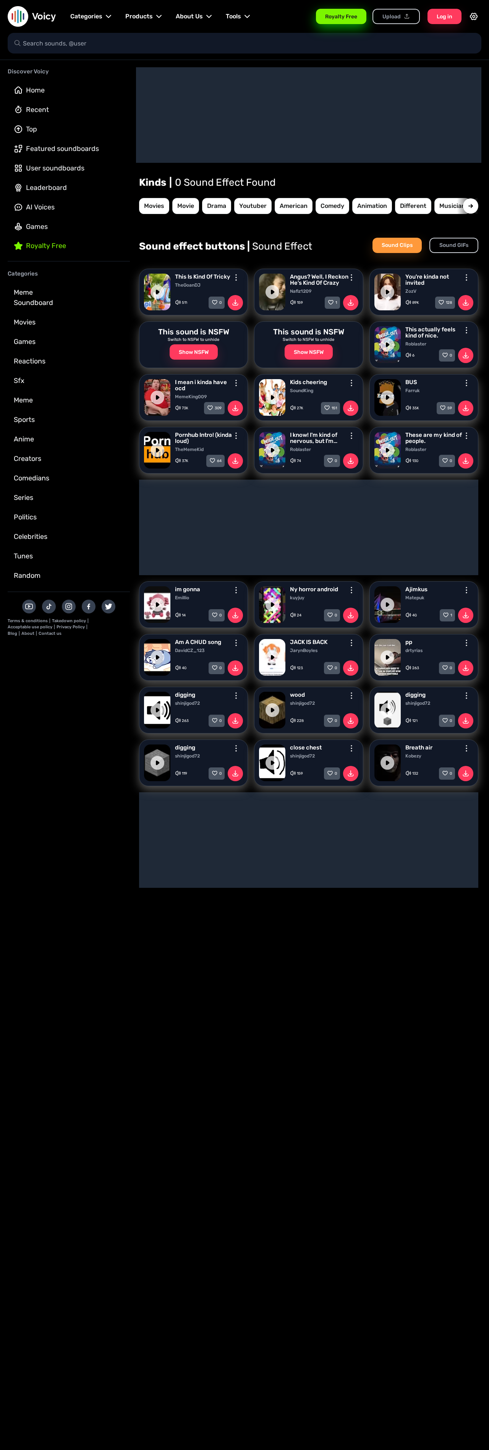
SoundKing (301, 390)
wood (297, 695)
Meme (23, 400)
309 (218, 408)
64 (219, 461)
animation (372, 205)
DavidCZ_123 (190, 650)
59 (449, 408)
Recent (37, 109)
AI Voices (40, 207)
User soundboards (55, 168)
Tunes (23, 556)
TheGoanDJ (188, 285)
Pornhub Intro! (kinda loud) (203, 438)
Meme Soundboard (33, 297)
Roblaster (415, 344)
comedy (332, 205)
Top (31, 129)
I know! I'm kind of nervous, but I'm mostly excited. (313, 438)
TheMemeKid (189, 449)
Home (35, 90)
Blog (12, 633)
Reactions (29, 361)
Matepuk (414, 597)
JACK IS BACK (308, 642)
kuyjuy (297, 597)
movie (185, 205)
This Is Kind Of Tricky (202, 277)
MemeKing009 (191, 396)
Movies (25, 322)
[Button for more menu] (236, 277)
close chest (306, 747)
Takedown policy (69, 620)
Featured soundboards (62, 148)
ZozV (410, 291)
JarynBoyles (303, 650)
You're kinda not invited (427, 280)
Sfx (19, 380)
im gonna (187, 589)
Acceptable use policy (30, 626)
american (294, 205)
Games (37, 226)
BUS (411, 382)
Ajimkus (416, 589)
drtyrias (414, 650)
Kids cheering (308, 382)
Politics (25, 517)
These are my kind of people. (433, 438)
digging (185, 695)
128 (449, 302)
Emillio (182, 597)
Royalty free (46, 246)
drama (216, 205)
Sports (24, 419)
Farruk (412, 390)
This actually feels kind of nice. (430, 332)
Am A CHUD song (198, 642)
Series (23, 497)
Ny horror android (314, 589)
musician (452, 205)
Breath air (418, 747)
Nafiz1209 (300, 291)
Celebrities (30, 536)
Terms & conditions (28, 620)
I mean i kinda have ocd (201, 385)
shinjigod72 (187, 703)
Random (27, 575)
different (413, 205)
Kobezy (413, 756)
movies (154, 205)
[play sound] (157, 292)
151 (334, 408)
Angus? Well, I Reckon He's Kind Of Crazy (319, 280)
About (27, 633)
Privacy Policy (71, 626)
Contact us (50, 633)
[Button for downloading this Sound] (235, 302)
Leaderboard (46, 187)
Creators (27, 458)
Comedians (31, 478)
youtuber (253, 205)
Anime (24, 439)
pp (408, 642)
